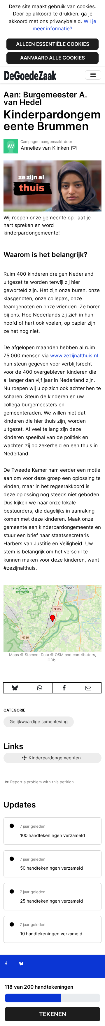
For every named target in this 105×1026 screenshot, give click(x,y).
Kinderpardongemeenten (54, 758)
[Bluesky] (21, 963)
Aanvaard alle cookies (52, 58)
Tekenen (52, 1014)
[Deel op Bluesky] (15, 687)
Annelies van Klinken (46, 148)
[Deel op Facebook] (64, 687)
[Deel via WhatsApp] (40, 687)
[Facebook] (6, 963)
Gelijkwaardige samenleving (39, 721)
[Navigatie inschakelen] (93, 74)
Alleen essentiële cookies (52, 44)
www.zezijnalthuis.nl (74, 356)
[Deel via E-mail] (89, 687)
